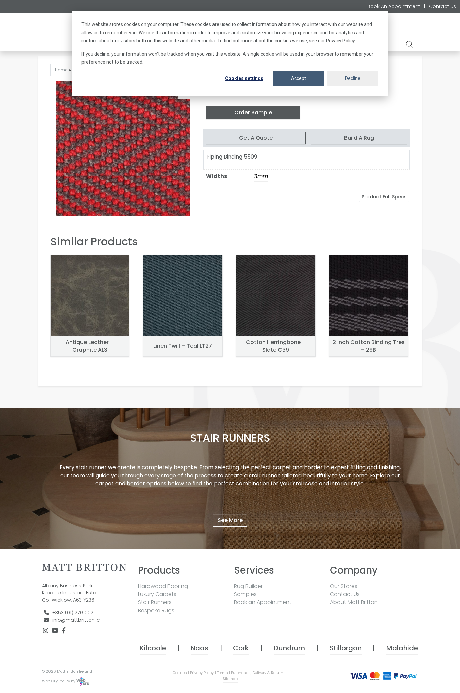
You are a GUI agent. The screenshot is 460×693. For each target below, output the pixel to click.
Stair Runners (155, 602)
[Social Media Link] (46, 630)
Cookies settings (244, 78)
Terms (222, 672)
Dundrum (289, 648)
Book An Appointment (393, 6)
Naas (199, 648)
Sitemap (230, 678)
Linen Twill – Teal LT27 (182, 346)
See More (230, 520)
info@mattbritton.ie (76, 620)
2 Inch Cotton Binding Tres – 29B (369, 346)
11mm (261, 176)
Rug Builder (248, 586)
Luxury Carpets (157, 594)
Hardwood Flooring (163, 586)
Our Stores (343, 586)
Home (61, 70)
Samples (245, 594)
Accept (298, 78)
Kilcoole (153, 648)
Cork (241, 648)
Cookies (180, 672)
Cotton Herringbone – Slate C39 (276, 346)
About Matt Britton (354, 602)
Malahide (402, 648)
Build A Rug (359, 138)
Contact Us (442, 6)
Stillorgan (346, 648)
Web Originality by (59, 681)
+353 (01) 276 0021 (73, 612)
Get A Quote (256, 138)
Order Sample (253, 112)
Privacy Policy (202, 672)
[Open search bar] (410, 43)
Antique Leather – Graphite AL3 (90, 346)
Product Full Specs (384, 196)
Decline (352, 78)
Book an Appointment (262, 602)
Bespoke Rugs (156, 610)
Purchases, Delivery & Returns (258, 672)
